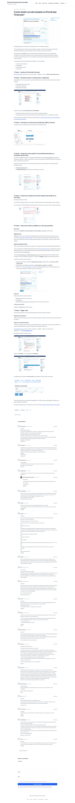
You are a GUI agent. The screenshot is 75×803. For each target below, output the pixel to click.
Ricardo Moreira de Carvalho (17, 2)
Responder (55, 426)
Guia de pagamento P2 (27, 330)
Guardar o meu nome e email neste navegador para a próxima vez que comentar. (33, 781)
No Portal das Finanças (18, 74)
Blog (40, 3)
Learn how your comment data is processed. (43, 787)
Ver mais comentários (23, 750)
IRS (27, 410)
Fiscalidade (17, 410)
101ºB (34, 267)
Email (19, 776)
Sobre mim (44, 3)
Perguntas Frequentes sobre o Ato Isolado (51, 404)
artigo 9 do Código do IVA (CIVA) (26, 237)
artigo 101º (30, 267)
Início (36, 3)
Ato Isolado (22, 410)
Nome (19, 771)
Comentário (20, 761)
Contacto (62, 3)
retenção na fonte (45, 248)
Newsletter (41, 799)
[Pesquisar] (67, 3)
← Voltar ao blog (17, 414)
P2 (29, 410)
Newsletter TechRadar (53, 3)
